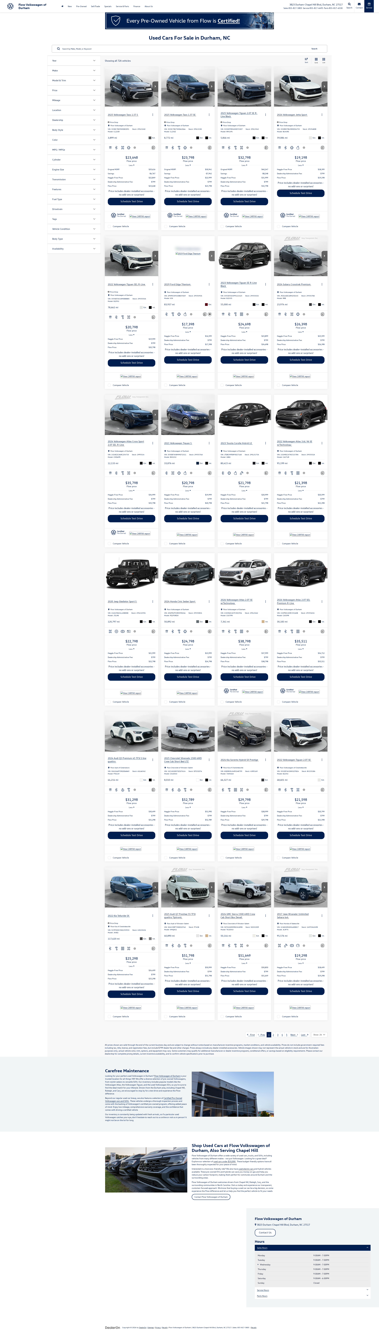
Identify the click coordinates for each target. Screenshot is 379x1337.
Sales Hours (262, 1247)
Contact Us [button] (265, 1232)
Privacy (158, 1327)
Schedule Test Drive (132, 201)
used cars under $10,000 (224, 1161)
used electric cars (246, 1168)
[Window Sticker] (210, 314)
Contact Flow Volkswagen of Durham (211, 1196)
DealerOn (142, 1327)
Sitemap (151, 1327)
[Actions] (152, 114)
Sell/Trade (95, 6)
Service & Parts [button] (122, 6)
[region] (131, 177)
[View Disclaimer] (134, 148)
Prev (262, 1034)
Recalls (164, 1327)
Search (314, 48)
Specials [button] (107, 6)
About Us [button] (149, 6)
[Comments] (153, 148)
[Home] (62, 6)
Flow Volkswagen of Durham (167, 1075)
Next (293, 1034)
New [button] (70, 6)
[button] (155, 86)
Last (304, 1034)
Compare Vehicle (121, 226)
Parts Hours (262, 1295)
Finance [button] (136, 6)
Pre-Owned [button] (81, 6)
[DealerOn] (112, 1327)
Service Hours (263, 1290)
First (251, 1034)
